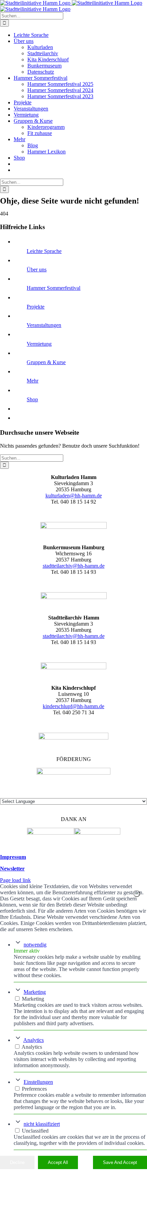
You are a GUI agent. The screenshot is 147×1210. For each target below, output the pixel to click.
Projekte (35, 307)
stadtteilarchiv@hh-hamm (70, 636)
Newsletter (12, 868)
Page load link (15, 880)
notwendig (35, 944)
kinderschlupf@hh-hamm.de (73, 706)
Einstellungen (38, 1082)
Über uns (36, 269)
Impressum (13, 857)
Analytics (33, 1040)
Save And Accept (120, 1162)
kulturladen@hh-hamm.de (73, 495)
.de (101, 636)
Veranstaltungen (44, 325)
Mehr (32, 381)
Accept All (58, 1162)
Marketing (35, 992)
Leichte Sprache (44, 251)
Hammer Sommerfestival (53, 288)
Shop (32, 399)
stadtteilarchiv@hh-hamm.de (74, 566)
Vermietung (39, 344)
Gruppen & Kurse (46, 362)
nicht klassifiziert (42, 1124)
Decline (17, 1162)
